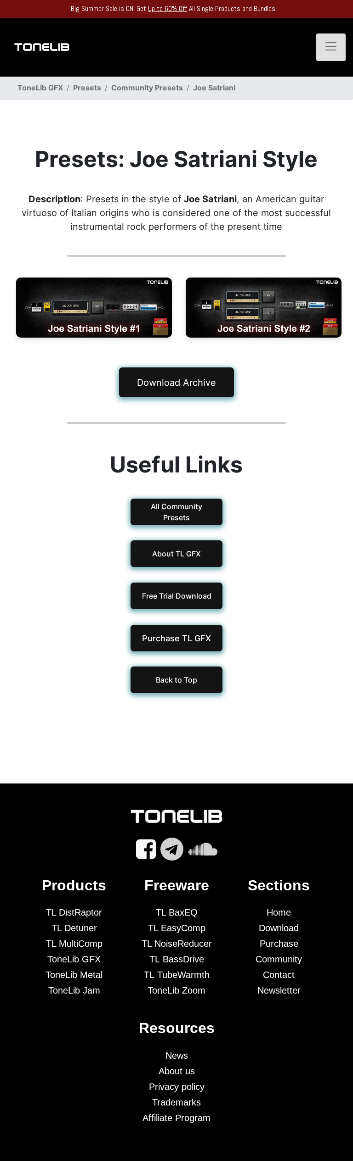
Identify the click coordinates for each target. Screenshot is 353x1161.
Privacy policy (177, 1087)
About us (177, 1071)
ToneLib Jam (74, 990)
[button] (176, 638)
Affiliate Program (176, 1118)
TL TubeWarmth (177, 975)
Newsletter (279, 990)
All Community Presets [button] (176, 512)
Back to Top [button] (176, 679)
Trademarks (176, 1102)
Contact (279, 975)
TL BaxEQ (177, 912)
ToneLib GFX (74, 959)
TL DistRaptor (74, 912)
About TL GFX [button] (176, 553)
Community (279, 959)
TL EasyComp (176, 928)
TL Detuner (74, 928)
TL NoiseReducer (177, 944)
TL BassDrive (176, 959)
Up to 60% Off (167, 8)
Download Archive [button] (176, 382)
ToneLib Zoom (176, 990)
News (176, 1055)
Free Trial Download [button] (176, 595)
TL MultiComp (74, 944)
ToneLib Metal (74, 975)
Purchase (279, 944)
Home (279, 912)
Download (279, 928)
